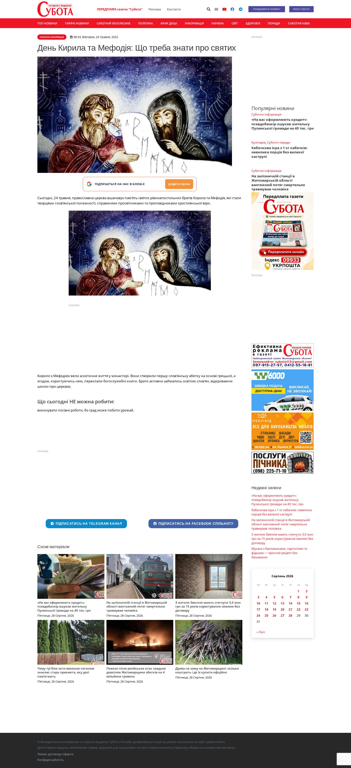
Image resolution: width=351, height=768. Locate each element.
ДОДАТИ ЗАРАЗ (179, 184)
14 (290, 603)
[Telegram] (240, 9)
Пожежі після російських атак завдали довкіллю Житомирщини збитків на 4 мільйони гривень (136, 672)
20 (282, 609)
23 (306, 609)
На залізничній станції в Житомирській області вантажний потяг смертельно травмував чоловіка (136, 606)
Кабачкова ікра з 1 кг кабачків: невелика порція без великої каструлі (279, 152)
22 (298, 609)
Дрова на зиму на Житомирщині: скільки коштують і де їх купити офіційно (207, 670)
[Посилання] (55, 9)
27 (282, 615)
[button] (209, 9)
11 (266, 603)
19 (274, 609)
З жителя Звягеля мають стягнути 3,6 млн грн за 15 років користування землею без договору (208, 606)
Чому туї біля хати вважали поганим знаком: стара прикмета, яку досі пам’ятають (65, 672)
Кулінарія (258, 142)
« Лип (261, 632)
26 (274, 615)
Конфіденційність (50, 760)
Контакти (174, 9)
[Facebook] (232, 9)
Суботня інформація (266, 114)
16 (306, 603)
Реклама (154, 9)
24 (258, 615)
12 (274, 603)
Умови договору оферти (55, 754)
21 (290, 609)
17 (258, 609)
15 (298, 603)
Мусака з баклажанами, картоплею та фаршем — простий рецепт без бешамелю (279, 553)
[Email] (216, 9)
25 (266, 615)
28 (290, 615)
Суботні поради (278, 142)
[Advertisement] (140, 337)
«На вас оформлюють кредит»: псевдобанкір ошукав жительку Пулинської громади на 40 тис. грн (64, 606)
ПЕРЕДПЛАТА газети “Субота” (119, 9)
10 (258, 603)
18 (266, 609)
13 (282, 603)
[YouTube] (224, 9)
